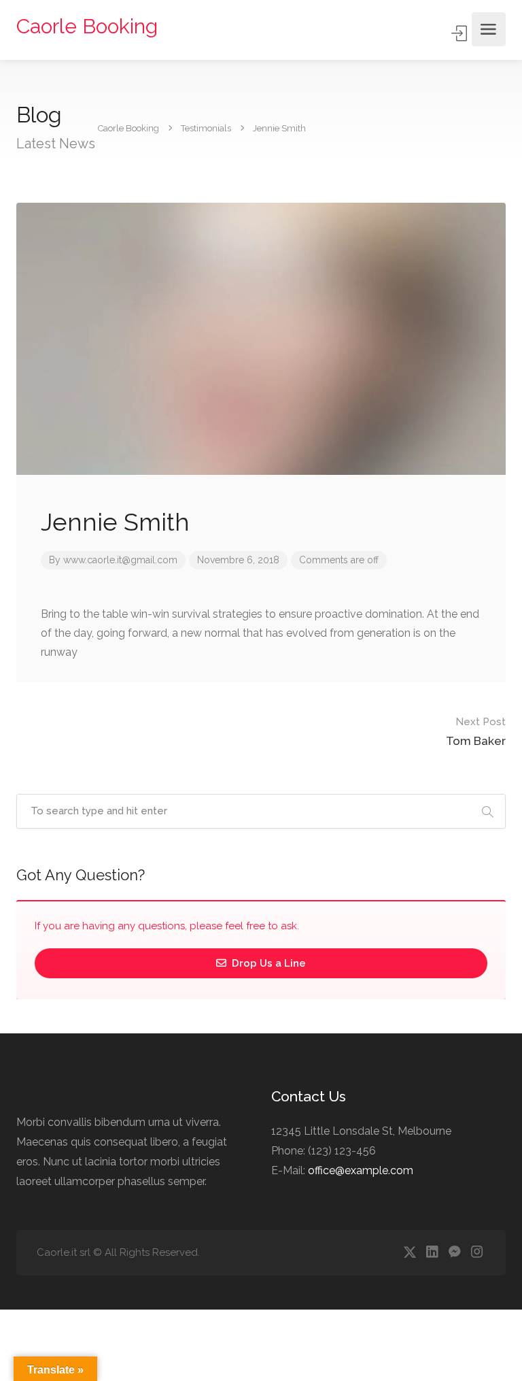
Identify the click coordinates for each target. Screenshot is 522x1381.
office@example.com (360, 1170)
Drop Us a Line (267, 963)
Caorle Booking (87, 26)
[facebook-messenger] (454, 1252)
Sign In (460, 33)
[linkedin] (431, 1252)
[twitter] (409, 1252)
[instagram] (476, 1252)
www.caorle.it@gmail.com (120, 559)
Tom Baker (476, 732)
